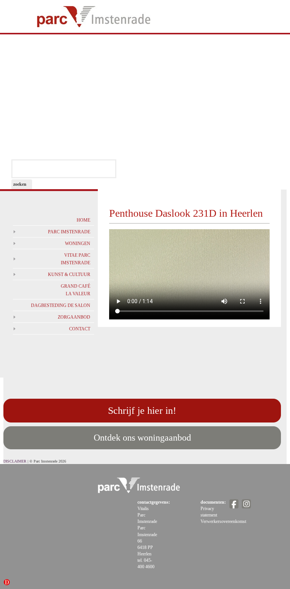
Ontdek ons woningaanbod (142, 438)
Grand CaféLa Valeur (75, 290)
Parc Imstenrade (69, 231)
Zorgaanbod (74, 317)
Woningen (77, 243)
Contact (79, 329)
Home (83, 220)
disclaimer (14, 461)
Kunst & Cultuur (69, 274)
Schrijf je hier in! (142, 410)
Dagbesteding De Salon (60, 305)
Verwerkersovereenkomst (223, 521)
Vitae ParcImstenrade (75, 259)
